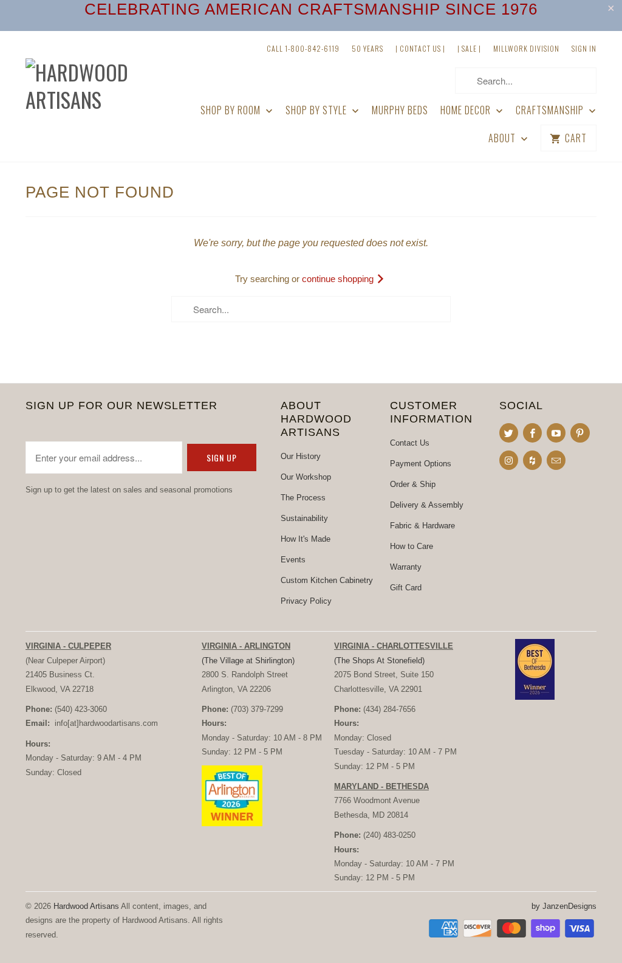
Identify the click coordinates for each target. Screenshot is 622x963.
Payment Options (420, 463)
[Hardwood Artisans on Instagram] (508, 460)
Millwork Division (526, 48)
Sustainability (304, 518)
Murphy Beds (400, 110)
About (503, 138)
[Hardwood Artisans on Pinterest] (579, 433)
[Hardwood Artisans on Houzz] (532, 460)
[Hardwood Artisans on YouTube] (556, 433)
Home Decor (466, 110)
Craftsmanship (551, 110)
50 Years (367, 48)
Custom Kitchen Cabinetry (327, 580)
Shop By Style (317, 110)
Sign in (584, 48)
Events (293, 559)
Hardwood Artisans (86, 906)
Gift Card (406, 587)
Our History (301, 456)
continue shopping (339, 279)
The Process (303, 497)
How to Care (411, 546)
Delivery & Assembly (426, 504)
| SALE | (469, 48)
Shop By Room (231, 110)
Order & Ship (413, 484)
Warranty (406, 566)
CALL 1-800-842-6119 (303, 48)
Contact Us (409, 442)
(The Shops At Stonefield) (379, 660)
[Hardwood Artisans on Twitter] (508, 433)
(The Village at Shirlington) (248, 660)
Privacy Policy (306, 601)
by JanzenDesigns (563, 906)
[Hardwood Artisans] (92, 76)
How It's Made (305, 539)
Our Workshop (306, 476)
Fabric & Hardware (422, 525)
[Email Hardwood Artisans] (556, 460)
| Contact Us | (420, 48)
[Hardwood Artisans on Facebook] (532, 433)
